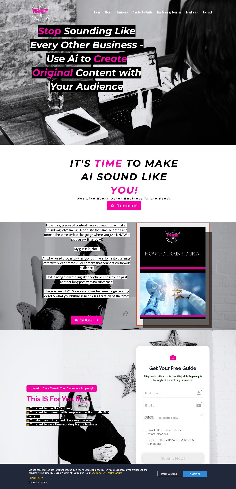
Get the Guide (83, 320)
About (108, 12)
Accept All (195, 474)
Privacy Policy (36, 477)
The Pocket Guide (142, 12)
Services (121, 12)
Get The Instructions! (124, 205)
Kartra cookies (115, 473)
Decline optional (169, 474)
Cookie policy (98, 473)
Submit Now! (173, 458)
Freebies (191, 12)
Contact (207, 12)
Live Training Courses (169, 12)
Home (97, 12)
